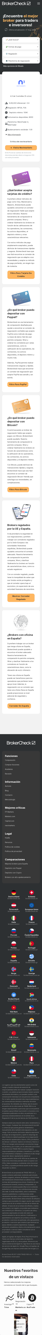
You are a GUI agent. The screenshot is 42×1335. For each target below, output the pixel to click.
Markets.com (10, 816)
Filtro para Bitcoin (18, 489)
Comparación (10, 760)
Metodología (10, 800)
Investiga (8, 1304)
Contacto (8, 795)
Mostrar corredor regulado (21, 597)
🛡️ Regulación (11, 54)
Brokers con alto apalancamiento (18, 877)
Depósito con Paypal (13, 868)
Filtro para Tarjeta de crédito (21, 274)
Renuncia (8, 842)
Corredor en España (19, 706)
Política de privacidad (13, 851)
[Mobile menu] (38, 3)
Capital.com (9, 821)
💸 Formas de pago (13, 47)
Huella (7, 838)
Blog (7, 791)
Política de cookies (12, 847)
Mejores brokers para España (16, 864)
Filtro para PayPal (17, 384)
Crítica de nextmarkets (21, 141)
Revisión (8, 774)
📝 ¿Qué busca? (12, 40)
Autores (8, 786)
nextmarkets (10, 825)
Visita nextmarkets (22, 147)
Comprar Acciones (12, 765)
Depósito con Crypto (13, 873)
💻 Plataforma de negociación (18, 61)
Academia (9, 769)
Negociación (20, 1301)
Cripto (29, 1304)
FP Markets (9, 812)
